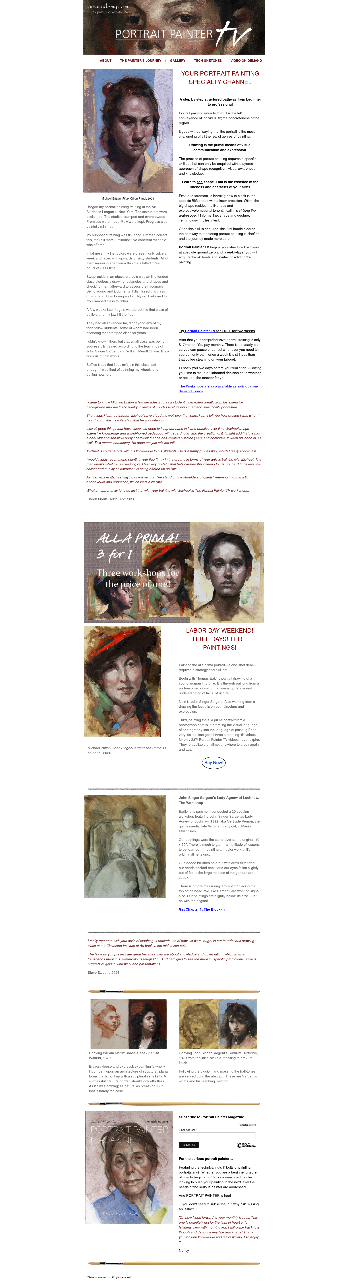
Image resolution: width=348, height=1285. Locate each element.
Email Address (188, 1129)
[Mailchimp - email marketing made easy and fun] (246, 1147)
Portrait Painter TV (200, 330)
